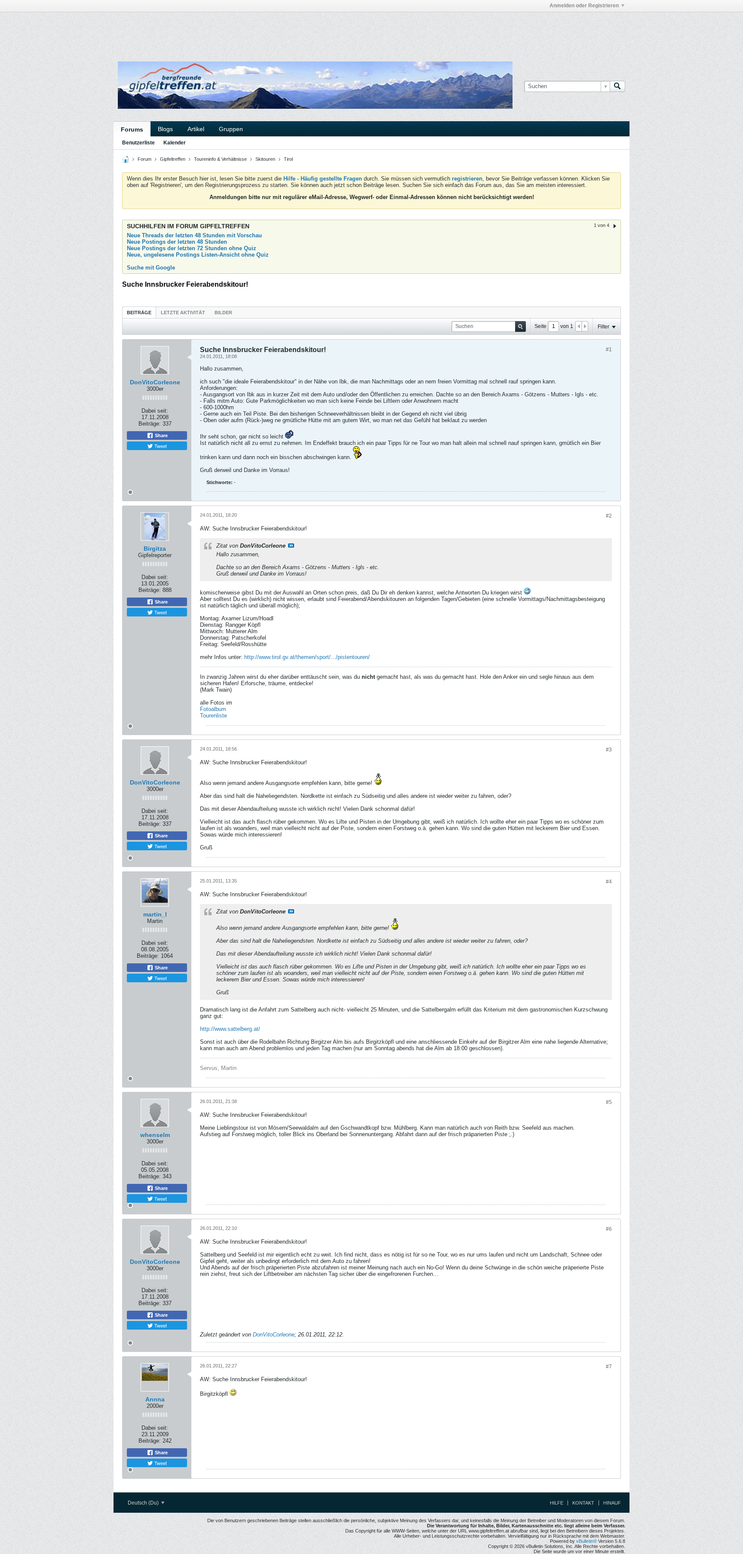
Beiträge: (149, 423)
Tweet (160, 445)
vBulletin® (586, 1541)
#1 (609, 349)
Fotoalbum (213, 709)
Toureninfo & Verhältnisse (220, 159)
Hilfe (556, 1502)
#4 (609, 882)
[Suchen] (617, 86)
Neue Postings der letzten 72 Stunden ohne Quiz (191, 248)
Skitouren (265, 159)
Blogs (165, 129)
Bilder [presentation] (223, 312)
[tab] (139, 312)
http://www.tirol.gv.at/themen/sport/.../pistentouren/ (307, 657)
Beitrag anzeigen (291, 545)
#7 (609, 1367)
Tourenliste (213, 715)
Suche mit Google (151, 267)
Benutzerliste (138, 143)
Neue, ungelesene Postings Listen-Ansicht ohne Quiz (198, 254)
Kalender (174, 143)
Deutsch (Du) (144, 1503)
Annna (155, 1399)
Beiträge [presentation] (139, 312)
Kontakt (583, 1502)
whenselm (155, 1134)
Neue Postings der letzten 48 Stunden (177, 242)
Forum (144, 159)
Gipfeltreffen (172, 159)
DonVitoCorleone (155, 382)
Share (161, 435)
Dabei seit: (154, 411)
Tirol (288, 159)
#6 (609, 1229)
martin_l (155, 914)
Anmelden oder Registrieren (584, 6)
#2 (609, 516)
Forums (132, 129)
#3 (609, 750)
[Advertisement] (242, 31)
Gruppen (231, 129)
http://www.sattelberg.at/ (230, 1029)
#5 (609, 1102)
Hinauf (612, 1502)
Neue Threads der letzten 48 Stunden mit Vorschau (194, 235)
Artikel (195, 129)
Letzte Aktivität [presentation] (183, 312)
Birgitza (155, 548)
